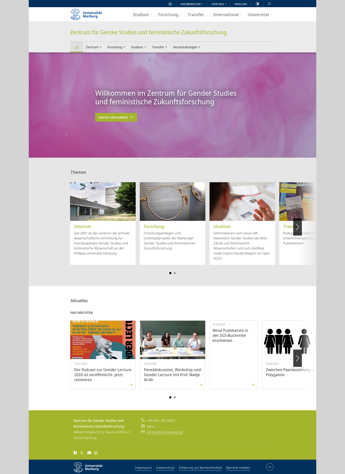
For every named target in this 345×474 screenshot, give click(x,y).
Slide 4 (175, 273)
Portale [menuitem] (218, 4)
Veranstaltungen (185, 47)
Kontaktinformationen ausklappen (269, 466)
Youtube (89, 453)
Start (170, 3)
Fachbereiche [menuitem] (191, 4)
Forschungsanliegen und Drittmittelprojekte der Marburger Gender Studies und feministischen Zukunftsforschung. (170, 236)
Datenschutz (165, 467)
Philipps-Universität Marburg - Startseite (92, 13)
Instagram (96, 453)
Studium (141, 14)
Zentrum (92, 47)
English (241, 4)
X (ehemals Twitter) (82, 453)
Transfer (196, 14)
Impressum (143, 467)
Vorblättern (297, 227)
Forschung (168, 14)
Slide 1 (170, 273)
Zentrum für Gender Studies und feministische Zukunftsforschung (76, 47)
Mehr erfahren (113, 117)
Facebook (75, 453)
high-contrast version (257, 3)
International (226, 14)
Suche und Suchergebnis (269, 3)
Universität (258, 14)
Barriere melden (238, 467)
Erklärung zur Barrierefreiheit (200, 467)
